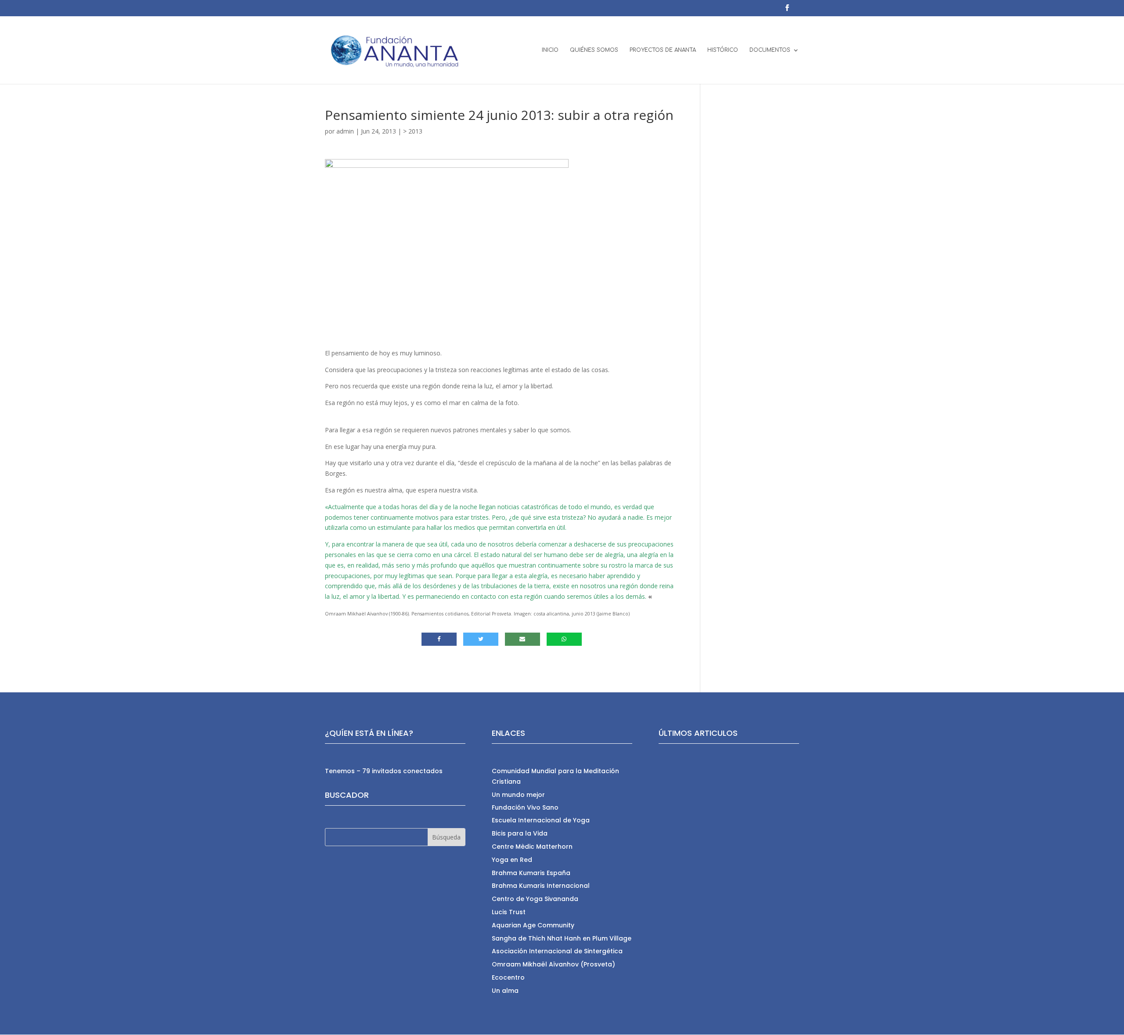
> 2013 (412, 131)
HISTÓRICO (722, 50)
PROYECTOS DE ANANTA (663, 50)
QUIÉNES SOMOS (594, 50)
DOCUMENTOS (769, 50)
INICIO (550, 50)
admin (345, 131)
